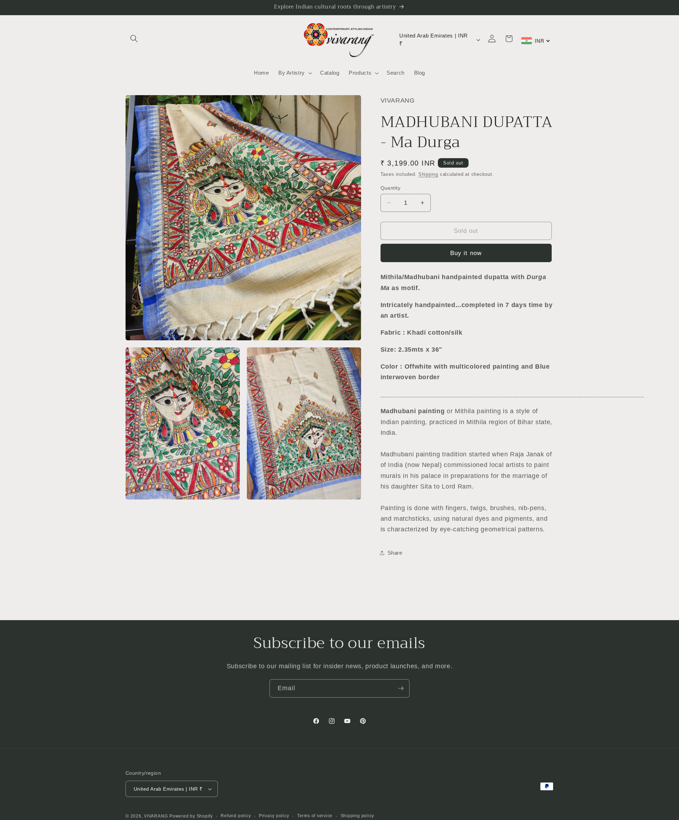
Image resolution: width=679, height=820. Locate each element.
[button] (134, 38)
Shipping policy (358, 815)
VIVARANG (156, 816)
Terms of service (314, 815)
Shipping (428, 174)
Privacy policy (274, 815)
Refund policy (236, 815)
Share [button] (395, 553)
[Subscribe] (400, 688)
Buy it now (466, 252)
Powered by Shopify (191, 816)
